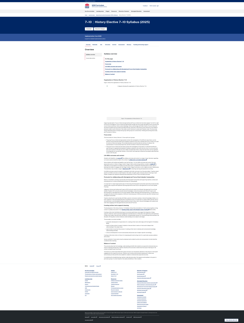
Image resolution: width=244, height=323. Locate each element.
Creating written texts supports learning (115, 71)
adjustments (126, 168)
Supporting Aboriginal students (143, 278)
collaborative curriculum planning (137, 160)
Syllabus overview (90, 54)
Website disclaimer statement (117, 317)
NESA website (153, 5)
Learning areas (92, 15)
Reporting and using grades (142, 304)
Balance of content (110, 74)
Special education (140, 276)
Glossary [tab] (129, 44)
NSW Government (136, 317)
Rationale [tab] (95, 44)
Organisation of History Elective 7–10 (114, 61)
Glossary (113, 286)
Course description (90, 58)
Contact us (128, 317)
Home (86, 15)
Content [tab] (114, 44)
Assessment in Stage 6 (141, 306)
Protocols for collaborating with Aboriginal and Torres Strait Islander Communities (126, 69)
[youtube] (105, 265)
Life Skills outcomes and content (113, 66)
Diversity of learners (142, 270)
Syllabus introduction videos (117, 280)
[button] (89, 11)
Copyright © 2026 (88, 320)
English (86, 280)
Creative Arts (87, 289)
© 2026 (91, 266)
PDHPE (86, 291)
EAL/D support (140, 274)
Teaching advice (114, 282)
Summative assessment (142, 300)
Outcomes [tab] (107, 44)
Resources (113, 279)
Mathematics (87, 282)
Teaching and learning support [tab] (140, 44)
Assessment (140, 295)
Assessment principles (141, 297)
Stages (113, 270)
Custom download (114, 293)
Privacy (97, 266)
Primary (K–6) (113, 272)
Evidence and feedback (142, 302)
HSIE (86, 288)
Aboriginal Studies (141, 292)
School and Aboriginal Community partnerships (146, 282)
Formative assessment (141, 298)
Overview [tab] (88, 44)
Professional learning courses (117, 288)
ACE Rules (139, 308)
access (119, 158)
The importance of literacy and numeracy (93, 274)
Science (86, 284)
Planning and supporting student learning (93, 276)
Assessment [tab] (121, 44)
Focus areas (108, 64)
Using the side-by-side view (116, 291)
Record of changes (115, 289)
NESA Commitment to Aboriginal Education (146, 284)
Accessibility (93, 317)
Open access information (104, 317)
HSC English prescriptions (116, 295)
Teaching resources (115, 284)
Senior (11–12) (113, 276)
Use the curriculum (89, 270)
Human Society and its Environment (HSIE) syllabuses (107, 15)
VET (86, 295)
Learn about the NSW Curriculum (91, 272)
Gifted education (140, 272)
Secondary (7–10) (114, 274)
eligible (152, 164)
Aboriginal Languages (141, 290)
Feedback (145, 5)
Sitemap (86, 317)
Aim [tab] (101, 44)
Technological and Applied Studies (92, 286)
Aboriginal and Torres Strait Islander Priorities (146, 286)
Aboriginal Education (142, 281)
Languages (87, 293)
